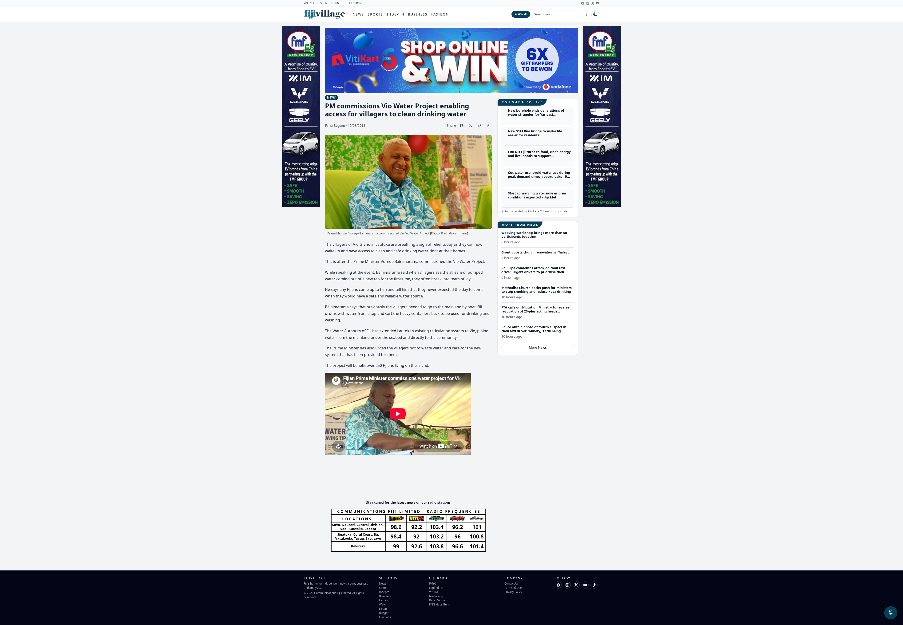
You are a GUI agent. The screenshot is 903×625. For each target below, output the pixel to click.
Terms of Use (513, 587)
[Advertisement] (410, 482)
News (358, 14)
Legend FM (436, 587)
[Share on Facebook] (461, 125)
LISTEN (323, 3)
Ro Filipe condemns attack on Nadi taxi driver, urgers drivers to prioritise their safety (533, 272)
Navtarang (436, 596)
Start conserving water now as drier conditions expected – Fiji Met (537, 195)
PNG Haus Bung (439, 604)
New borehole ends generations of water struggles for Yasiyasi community (536, 114)
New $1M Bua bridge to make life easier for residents (535, 133)
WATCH (309, 3)
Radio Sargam (438, 600)
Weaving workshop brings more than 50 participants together (534, 234)
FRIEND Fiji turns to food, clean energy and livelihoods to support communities (539, 156)
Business (418, 14)
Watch (383, 604)
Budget (383, 613)
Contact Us (511, 583)
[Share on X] (470, 125)
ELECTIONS (355, 3)
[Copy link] (488, 125)
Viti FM (433, 592)
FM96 (432, 583)
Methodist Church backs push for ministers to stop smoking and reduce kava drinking (536, 289)
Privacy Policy (513, 592)
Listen (383, 608)
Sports (375, 14)
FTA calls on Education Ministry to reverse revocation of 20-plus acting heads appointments (535, 311)
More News (538, 347)
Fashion (440, 14)
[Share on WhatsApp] (479, 125)
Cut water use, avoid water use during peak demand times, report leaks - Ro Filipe (539, 176)
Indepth (395, 14)
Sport (382, 587)
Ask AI (522, 14)
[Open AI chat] (890, 612)
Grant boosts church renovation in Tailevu (535, 252)
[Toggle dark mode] (595, 14)
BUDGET (337, 3)
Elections (385, 617)
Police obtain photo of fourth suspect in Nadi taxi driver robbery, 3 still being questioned (533, 331)
